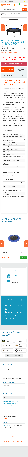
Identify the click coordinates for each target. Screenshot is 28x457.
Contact (5, 389)
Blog (4, 387)
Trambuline (16, 13)
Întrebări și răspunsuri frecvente (11, 367)
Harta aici (5, 418)
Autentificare (3, 1)
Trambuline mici (5, 15)
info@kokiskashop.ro (8, 427)
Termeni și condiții (7, 376)
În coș (23, 257)
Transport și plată (7, 374)
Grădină (14, 436)
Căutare (24, 9)
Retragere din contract (8, 369)
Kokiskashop (4, 13)
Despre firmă (6, 385)
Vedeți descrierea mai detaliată (9, 52)
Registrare (10, 1)
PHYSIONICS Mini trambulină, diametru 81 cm (13, 252)
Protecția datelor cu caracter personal (12, 378)
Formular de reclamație (8, 372)
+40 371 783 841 (7, 425)
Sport (10, 13)
